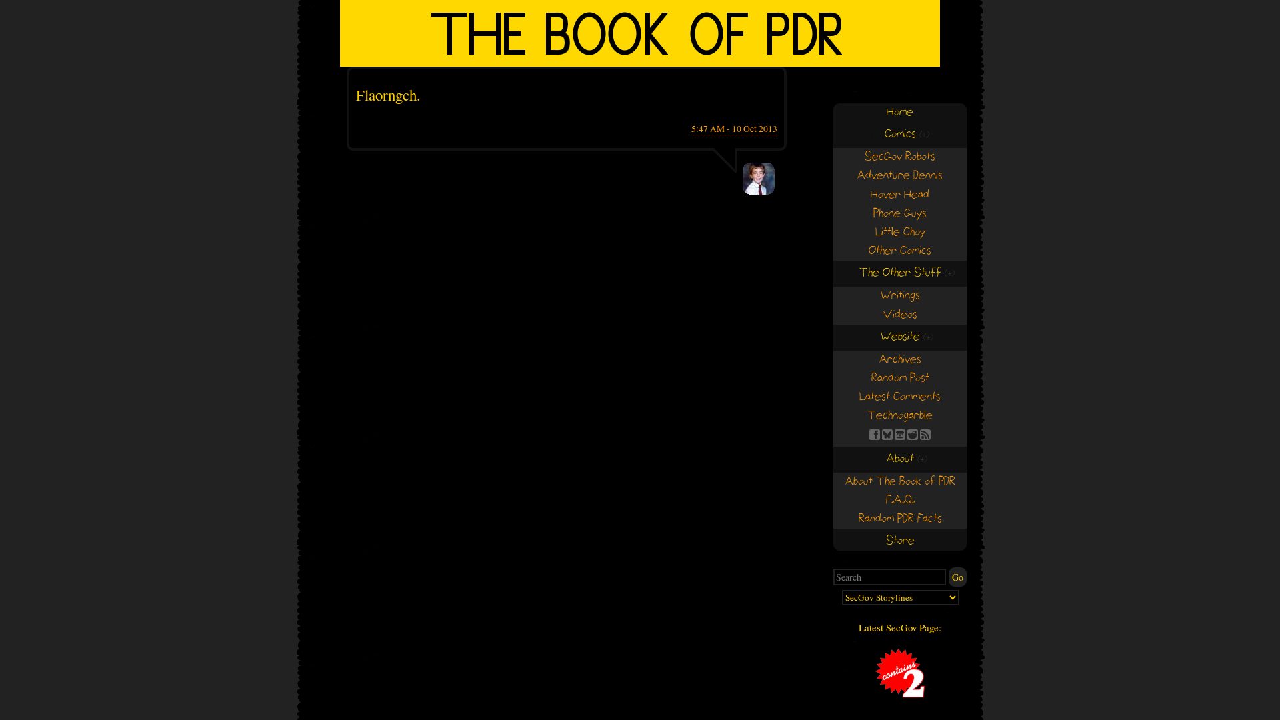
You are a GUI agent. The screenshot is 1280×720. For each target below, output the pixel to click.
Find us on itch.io (900, 434)
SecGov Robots (900, 157)
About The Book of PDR (900, 481)
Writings (900, 295)
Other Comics (900, 251)
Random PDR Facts (900, 519)
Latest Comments (900, 397)
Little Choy (900, 232)
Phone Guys (900, 213)
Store (900, 541)
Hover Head (900, 195)
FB (874, 434)
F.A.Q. (900, 500)
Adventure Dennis (900, 175)
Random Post (900, 378)
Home (900, 112)
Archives (900, 359)
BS (887, 434)
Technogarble (900, 415)
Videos (900, 315)
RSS (925, 434)
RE (912, 434)
